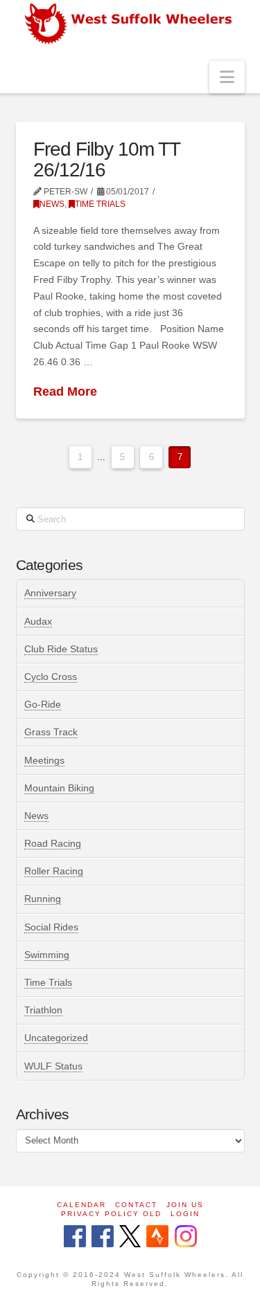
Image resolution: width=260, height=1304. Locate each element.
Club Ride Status (61, 648)
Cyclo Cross (50, 676)
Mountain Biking (59, 787)
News (52, 204)
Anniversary (50, 592)
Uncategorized (56, 1037)
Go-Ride (42, 704)
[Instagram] (186, 1237)
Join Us (185, 1205)
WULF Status (53, 1066)
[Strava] (157, 1237)
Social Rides (51, 927)
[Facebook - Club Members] (75, 1237)
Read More (65, 391)
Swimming (46, 954)
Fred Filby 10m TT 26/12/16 (106, 159)
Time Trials (100, 204)
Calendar (81, 1205)
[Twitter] (130, 1237)
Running (42, 898)
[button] (227, 77)
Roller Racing (53, 870)
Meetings (44, 760)
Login (185, 1214)
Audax (38, 621)
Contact (136, 1205)
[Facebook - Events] (103, 1237)
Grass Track (51, 731)
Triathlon (43, 1010)
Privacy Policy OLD (111, 1214)
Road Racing (52, 843)
